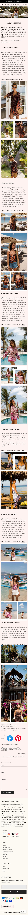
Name (2, 765)
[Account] (23, 4)
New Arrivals (8, 816)
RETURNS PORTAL (7, 849)
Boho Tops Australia (15, 821)
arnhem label (10, 747)
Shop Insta (6, 868)
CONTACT (5, 858)
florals (13, 749)
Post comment (7, 792)
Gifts (4, 866)
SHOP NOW (19, 1)
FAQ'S (4, 845)
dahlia (19, 748)
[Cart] (26, 4)
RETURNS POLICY (7, 847)
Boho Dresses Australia (19, 816)
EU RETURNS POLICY (8, 852)
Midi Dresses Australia (10, 819)
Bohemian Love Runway (11, 912)
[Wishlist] (20, 4)
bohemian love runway (5, 748)
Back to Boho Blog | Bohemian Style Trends (14, 756)
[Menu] (2, 4)
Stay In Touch (14, 892)
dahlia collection (4, 749)
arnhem (6, 747)
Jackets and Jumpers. (19, 826)
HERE (21, 79)
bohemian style (14, 748)
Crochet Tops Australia (16, 824)
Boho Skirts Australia (14, 822)
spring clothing (4, 750)
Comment (3, 779)
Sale (4, 871)
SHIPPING (5, 854)
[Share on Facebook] (10, 738)
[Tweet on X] (4, 735)
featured (10, 749)
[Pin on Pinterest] (18, 738)
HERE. (23, 210)
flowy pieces (18, 749)
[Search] (5, 4)
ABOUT (4, 856)
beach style (16, 747)
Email (2, 772)
